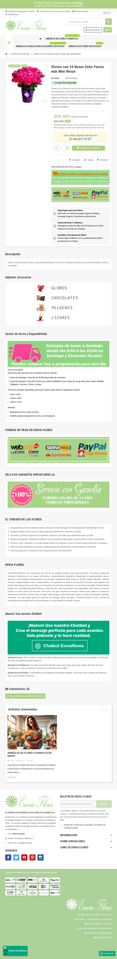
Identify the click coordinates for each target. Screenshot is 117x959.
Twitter (16, 857)
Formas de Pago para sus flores (20, 11)
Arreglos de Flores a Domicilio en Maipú (29, 754)
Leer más (11, 777)
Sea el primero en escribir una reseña (25, 696)
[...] (20, 829)
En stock (55, 78)
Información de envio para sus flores (54, 11)
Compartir (76, 160)
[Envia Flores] (25, 25)
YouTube (24, 857)
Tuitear (90, 160)
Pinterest (104, 160)
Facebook (8, 857)
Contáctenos (13, 14)
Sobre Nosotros (82, 11)
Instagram (40, 857)
